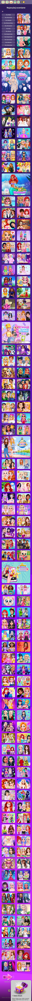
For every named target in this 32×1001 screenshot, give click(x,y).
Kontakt (20, 998)
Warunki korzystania (13, 997)
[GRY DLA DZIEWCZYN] (16, 11)
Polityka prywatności (24, 997)
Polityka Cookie (14, 998)
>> (22, 990)
